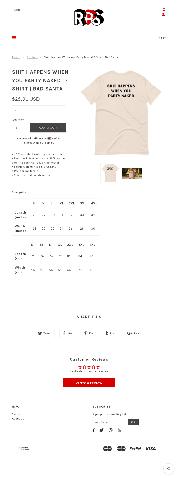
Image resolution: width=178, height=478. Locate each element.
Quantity (18, 119)
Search (16, 414)
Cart (162, 38)
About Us (18, 418)
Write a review (89, 383)
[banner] (89, 17)
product (32, 57)
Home (16, 57)
